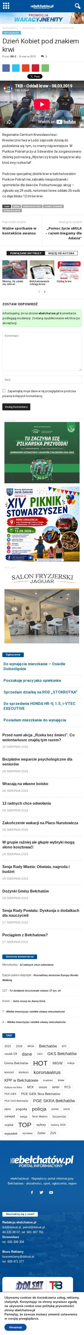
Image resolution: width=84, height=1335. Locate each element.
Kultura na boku (13, 1087)
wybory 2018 (58, 1124)
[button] (77, 6)
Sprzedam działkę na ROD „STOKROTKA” (40, 692)
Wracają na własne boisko (25, 784)
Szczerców (59, 1116)
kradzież (48, 1080)
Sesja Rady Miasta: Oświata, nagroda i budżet (36, 869)
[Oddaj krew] (69, 269)
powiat (55, 1109)
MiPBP (56, 1087)
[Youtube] (51, 1193)
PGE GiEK (10, 1093)
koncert (9, 1072)
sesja (23, 1116)
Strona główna (10, 28)
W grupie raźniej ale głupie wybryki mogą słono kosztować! (38, 844)
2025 (7, 1046)
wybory (41, 1124)
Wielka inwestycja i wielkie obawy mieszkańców (35, 1011)
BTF (64, 1046)
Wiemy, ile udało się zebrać (12, 282)
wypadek (11, 1133)
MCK (30, 1087)
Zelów (41, 1133)
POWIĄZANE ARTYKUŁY (25, 253)
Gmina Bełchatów (16, 1063)
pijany (7, 1109)
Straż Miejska (39, 1116)
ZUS (53, 1133)
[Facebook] (33, 1193)
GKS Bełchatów (62, 1053)
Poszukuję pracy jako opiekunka (32, 680)
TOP (25, 1125)
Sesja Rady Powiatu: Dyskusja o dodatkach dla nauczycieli (40, 913)
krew (16, 206)
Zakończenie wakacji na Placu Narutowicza (40, 823)
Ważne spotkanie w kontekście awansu (19, 230)
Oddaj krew (64, 281)
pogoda (21, 1109)
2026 (19, 1046)
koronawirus (47, 1072)
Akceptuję (15, 1327)
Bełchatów (48, 1046)
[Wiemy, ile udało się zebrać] (14, 269)
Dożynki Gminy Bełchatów (25, 891)
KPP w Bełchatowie (21, 1080)
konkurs (24, 1072)
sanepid (9, 1116)
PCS (67, 1087)
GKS (39, 1054)
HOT (40, 1063)
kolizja (70, 1063)
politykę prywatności (58, 1306)
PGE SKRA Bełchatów (54, 1100)
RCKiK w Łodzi (12, 210)
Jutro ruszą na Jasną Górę (29, 1001)
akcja (30, 1046)
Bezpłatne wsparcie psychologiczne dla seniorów (37, 761)
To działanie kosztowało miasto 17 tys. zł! (35, 990)
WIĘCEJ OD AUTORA (61, 253)
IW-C (13, 56)
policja (39, 1109)
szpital (8, 1125)
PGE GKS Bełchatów (16, 1100)
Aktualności (28, 28)
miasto (43, 1087)
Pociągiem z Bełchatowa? (25, 935)
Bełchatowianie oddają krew (39, 282)
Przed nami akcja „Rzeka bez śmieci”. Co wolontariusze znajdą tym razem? (38, 737)
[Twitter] (42, 1193)
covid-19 (10, 1054)
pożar (66, 1109)
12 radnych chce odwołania (26, 803)
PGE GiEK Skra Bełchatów (40, 1094)
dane (27, 1054)
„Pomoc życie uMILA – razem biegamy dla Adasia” (64, 233)
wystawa (27, 1133)
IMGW (57, 1063)
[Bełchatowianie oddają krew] (42, 269)
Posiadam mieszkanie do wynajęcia (35, 720)
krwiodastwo (32, 206)
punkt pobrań (53, 206)
